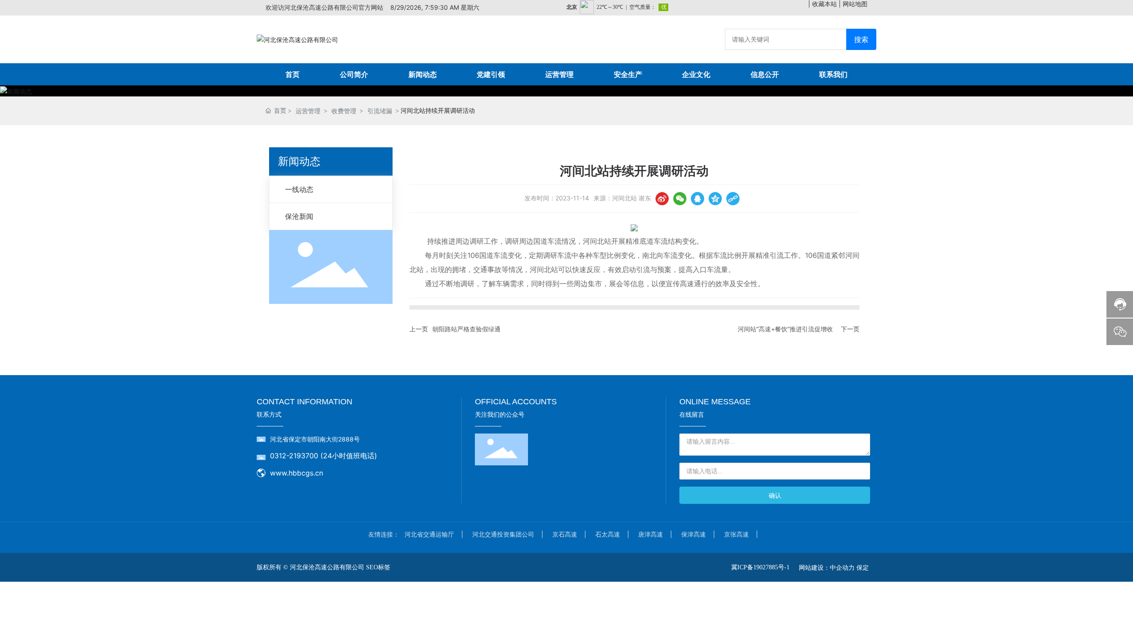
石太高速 (607, 534)
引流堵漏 (379, 111)
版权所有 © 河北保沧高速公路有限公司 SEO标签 (323, 567)
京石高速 (564, 534)
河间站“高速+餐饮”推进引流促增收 (785, 329)
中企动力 (842, 567)
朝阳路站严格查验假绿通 (466, 329)
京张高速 (736, 534)
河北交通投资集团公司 (503, 534)
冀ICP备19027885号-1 (760, 567)
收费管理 (343, 111)
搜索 (861, 39)
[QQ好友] (697, 198)
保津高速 (693, 534)
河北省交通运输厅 (429, 534)
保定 (862, 567)
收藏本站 (824, 4)
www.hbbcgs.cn (296, 472)
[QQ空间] (715, 198)
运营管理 (308, 111)
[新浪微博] (662, 198)
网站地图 (855, 4)
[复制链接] (733, 198)
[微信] (679, 198)
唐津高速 (650, 534)
